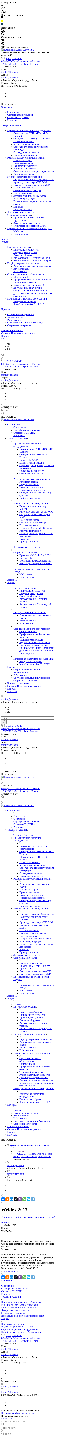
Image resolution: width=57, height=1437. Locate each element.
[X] (16, 1199)
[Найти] (4, 722)
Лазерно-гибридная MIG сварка (29, 196)
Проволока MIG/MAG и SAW (28, 217)
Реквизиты (13, 120)
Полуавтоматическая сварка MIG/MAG (33, 179)
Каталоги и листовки (12, 330)
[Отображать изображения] (3, 30)
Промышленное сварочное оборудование (29, 130)
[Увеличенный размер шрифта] (3, 12)
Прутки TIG (19, 220)
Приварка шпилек (22, 209)
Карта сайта (7, 1418)
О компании (7, 107)
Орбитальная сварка (23, 174)
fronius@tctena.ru (9, 72)
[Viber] (20, 1199)
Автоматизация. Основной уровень (31, 258)
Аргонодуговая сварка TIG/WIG (30, 182)
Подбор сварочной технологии (23, 263)
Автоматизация (21, 268)
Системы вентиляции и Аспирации (25, 322)
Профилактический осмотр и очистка (32, 279)
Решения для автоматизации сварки (26, 157)
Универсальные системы (26, 168)
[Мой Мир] (11, 1199)
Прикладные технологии (26, 249)
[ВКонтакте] (8, 343)
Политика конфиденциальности (18, 1413)
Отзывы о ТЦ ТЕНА (18, 117)
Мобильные (19, 231)
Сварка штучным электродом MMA (32, 185)
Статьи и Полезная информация (18, 333)
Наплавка (18, 206)
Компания (6, 1280)
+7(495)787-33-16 (19, 64)
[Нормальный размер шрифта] (3, 8)
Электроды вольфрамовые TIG (29, 223)
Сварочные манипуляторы (27, 190)
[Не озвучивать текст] (2, 44)
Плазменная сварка (23, 187)
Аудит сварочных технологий (28, 285)
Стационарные (21, 234)
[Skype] (28, 1199)
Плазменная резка (22, 193)
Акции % (6, 239)
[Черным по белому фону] (2, 18)
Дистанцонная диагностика (27, 288)
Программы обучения (18, 247)
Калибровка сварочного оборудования (27, 298)
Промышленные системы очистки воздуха (29, 228)
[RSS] (2, 1202)
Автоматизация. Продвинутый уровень (33, 260)
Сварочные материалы (19, 215)
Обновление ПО (22, 277)
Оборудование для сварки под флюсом (33, 171)
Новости (5, 336)
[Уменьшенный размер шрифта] (2, 5)
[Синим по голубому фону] (2, 25)
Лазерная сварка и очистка (21, 212)
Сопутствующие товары (25, 155)
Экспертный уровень (24, 255)
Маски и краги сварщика (26, 144)
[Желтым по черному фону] (2, 21)
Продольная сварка (23, 163)
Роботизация (20, 271)
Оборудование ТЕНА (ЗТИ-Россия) (31, 138)
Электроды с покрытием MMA (29, 225)
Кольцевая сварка (22, 160)
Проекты (5, 309)
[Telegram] (8, 346)
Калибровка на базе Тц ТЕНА (29, 304)
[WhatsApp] (24, 1199)
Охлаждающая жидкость (26, 152)
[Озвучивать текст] (3, 40)
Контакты (6, 338)
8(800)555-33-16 (14, 58)
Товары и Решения (11, 125)
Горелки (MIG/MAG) (24, 141)
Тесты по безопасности (25, 282)
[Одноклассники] (7, 1199)
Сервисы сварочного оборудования (26, 274)
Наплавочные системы (25, 166)
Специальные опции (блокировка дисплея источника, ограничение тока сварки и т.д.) (33, 293)
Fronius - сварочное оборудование (25, 176)
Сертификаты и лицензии (20, 114)
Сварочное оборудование (20, 314)
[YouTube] (8, 349)
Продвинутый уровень (25, 252)
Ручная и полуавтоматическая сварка (32, 266)
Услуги (5, 242)
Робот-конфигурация (24, 198)
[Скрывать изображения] (2, 34)
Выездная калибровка (24, 301)
